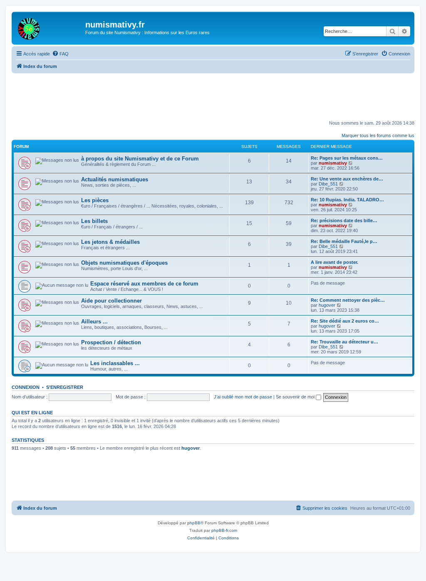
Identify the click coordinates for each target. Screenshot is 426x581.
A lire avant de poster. (334, 262)
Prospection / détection (111, 342)
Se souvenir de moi (296, 396)
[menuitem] (60, 54)
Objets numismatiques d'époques (124, 263)
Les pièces (95, 200)
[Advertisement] (213, 96)
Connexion (26, 387)
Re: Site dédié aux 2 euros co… (345, 320)
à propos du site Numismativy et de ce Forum (140, 158)
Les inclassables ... (115, 363)
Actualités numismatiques (114, 179)
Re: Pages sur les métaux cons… (347, 157)
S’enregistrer (64, 387)
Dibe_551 (328, 183)
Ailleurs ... (94, 321)
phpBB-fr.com (224, 530)
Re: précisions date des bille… (344, 220)
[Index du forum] (49, 27)
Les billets (94, 221)
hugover (327, 305)
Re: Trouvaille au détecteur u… (344, 341)
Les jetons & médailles (110, 242)
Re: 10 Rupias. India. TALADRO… (347, 199)
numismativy (333, 162)
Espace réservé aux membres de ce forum (144, 283)
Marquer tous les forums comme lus (378, 135)
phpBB (194, 523)
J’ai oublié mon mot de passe (243, 396)
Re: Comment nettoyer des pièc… (348, 300)
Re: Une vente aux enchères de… (347, 178)
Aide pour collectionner (111, 301)
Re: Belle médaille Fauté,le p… (344, 241)
